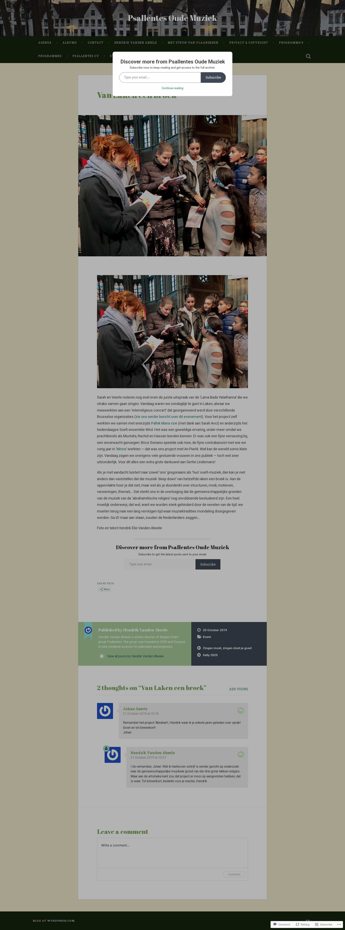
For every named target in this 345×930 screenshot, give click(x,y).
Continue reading (172, 88)
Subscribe (213, 77)
